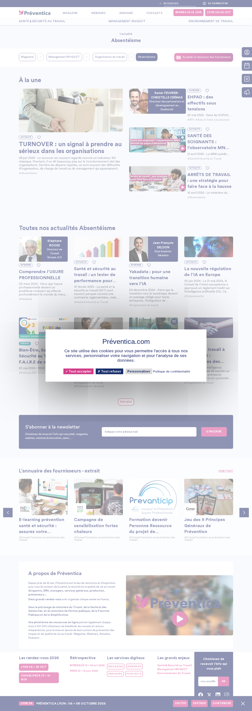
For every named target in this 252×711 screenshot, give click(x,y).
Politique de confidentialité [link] (171, 371)
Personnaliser (138, 371)
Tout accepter (79, 371)
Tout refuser (110, 371)
